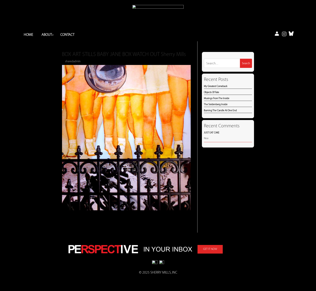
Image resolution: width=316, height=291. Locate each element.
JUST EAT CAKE (211, 132)
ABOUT (47, 35)
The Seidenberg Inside (215, 104)
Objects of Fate (211, 92)
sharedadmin (73, 61)
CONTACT (67, 35)
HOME (28, 35)
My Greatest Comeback (215, 86)
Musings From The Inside (216, 98)
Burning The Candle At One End (220, 110)
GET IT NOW (210, 249)
